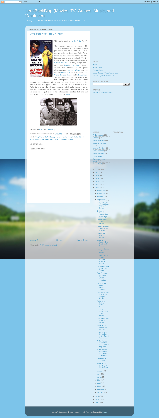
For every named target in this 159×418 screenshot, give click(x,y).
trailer (68, 94)
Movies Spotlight (99, 148)
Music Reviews (98, 151)
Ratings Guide (98, 70)
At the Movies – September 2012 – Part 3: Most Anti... (103, 335)
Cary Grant (39, 137)
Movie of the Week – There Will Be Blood (103, 365)
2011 (97, 396)
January (100, 392)
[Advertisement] (58, 221)
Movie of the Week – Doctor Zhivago (101, 286)
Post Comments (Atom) (48, 245)
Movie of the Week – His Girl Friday (46, 34)
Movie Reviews (98, 140)
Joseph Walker (74, 70)
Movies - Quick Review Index (103, 76)
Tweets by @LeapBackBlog (103, 92)
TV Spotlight (97, 164)
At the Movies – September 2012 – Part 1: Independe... (103, 352)
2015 (97, 178)
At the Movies (98, 135)
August (100, 371)
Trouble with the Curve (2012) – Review (103, 228)
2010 (97, 399)
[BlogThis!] (73, 134)
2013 (97, 185)
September (101, 200)
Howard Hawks (60, 63)
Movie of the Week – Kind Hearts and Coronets (102, 243)
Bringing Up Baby (72, 65)
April (99, 383)
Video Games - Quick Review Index (106, 73)
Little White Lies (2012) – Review (102, 320)
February (101, 389)
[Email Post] (67, 133)
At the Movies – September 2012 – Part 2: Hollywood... (103, 344)
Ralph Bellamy (81, 75)
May (99, 380)
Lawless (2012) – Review (102, 359)
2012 (97, 188)
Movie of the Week (42, 139)
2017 (97, 172)
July (99, 374)
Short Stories (97, 156)
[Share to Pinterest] (80, 134)
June (99, 377)
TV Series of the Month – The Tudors (103, 268)
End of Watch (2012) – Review (102, 221)
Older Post (82, 240)
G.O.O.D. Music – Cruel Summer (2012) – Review (102, 259)
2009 (97, 402)
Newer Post (35, 240)
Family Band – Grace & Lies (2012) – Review (102, 312)
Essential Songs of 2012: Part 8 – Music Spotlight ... (103, 295)
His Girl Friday (76, 41)
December (101, 190)
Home (59, 240)
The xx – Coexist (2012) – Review (103, 251)
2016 (97, 175)
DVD (41, 130)
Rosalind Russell (65, 75)
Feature (96, 138)
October (100, 196)
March (99, 386)
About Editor (97, 67)
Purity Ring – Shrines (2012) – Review (101, 304)
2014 (97, 182)
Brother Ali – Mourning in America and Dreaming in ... (103, 214)
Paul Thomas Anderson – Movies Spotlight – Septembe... (102, 277)
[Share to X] (75, 134)
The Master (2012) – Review (101, 235)
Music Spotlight (98, 153)
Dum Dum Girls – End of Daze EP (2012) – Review (103, 205)
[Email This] (71, 134)
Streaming (50, 130)
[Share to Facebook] (78, 134)
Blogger (105, 412)
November (101, 193)
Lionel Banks (65, 73)
